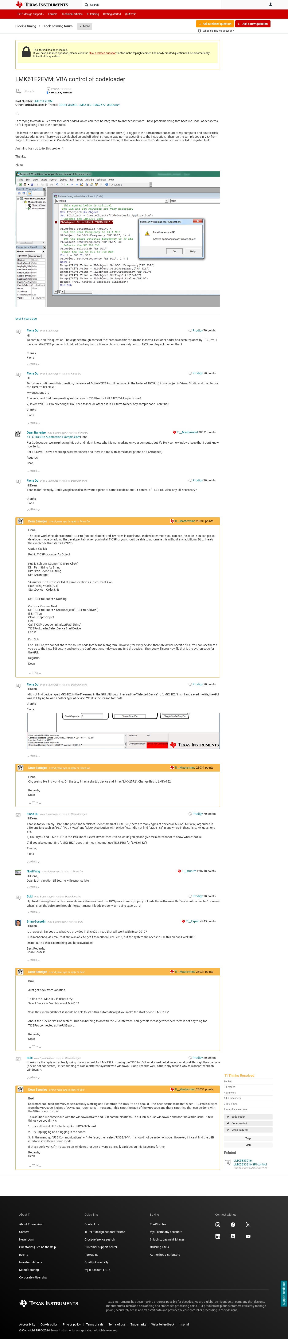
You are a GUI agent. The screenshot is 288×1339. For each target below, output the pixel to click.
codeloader (238, 1116)
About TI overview (31, 1224)
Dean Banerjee (36, 432)
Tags (248, 1138)
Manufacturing (29, 1270)
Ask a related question (217, 24)
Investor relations (30, 1262)
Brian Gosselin (36, 921)
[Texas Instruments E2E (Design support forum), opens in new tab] (233, 1237)
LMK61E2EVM (239, 1129)
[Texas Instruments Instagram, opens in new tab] (217, 1226)
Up (28, 364)
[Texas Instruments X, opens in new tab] (248, 1226)
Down (38, 364)
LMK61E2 (85, 104)
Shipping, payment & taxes (167, 1239)
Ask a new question (255, 24)
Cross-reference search (100, 1239)
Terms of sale (94, 1324)
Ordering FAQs (159, 1247)
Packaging (91, 1254)
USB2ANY (113, 104)
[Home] (44, 4)
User (270, 4)
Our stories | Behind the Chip (37, 1247)
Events (23, 1254)
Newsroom (26, 1239)
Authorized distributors (165, 1254)
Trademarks (138, 1324)
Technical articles (72, 14)
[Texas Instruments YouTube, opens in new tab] (248, 1237)
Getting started (112, 14)
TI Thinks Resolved (239, 1075)
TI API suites (158, 1224)
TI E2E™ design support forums (105, 1232)
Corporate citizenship (33, 1277)
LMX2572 (99, 104)
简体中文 (130, 14)
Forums (52, 14)
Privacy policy (72, 1324)
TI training (93, 14)
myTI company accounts (166, 1232)
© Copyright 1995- (34, 1330)
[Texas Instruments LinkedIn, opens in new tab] (217, 1237)
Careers (24, 1232)
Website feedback (162, 1324)
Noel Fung (34, 871)
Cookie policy (49, 1324)
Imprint (184, 1324)
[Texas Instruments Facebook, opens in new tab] (233, 1226)
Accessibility (27, 1324)
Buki (30, 896)
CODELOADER (68, 104)
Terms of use (117, 1324)
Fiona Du (29, 91)
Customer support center (101, 1247)
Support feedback (283, 1293)
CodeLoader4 (239, 1123)
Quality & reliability (97, 1262)
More (86, 26)
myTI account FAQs (97, 1270)
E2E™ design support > (30, 14)
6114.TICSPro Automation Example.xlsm (53, 437)
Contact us (92, 1224)
